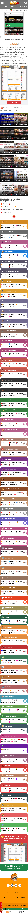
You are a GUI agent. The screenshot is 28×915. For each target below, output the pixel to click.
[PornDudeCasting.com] (12, 885)
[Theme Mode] (19, 885)
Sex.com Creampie (20, 194)
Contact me (5, 892)
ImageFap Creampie (20, 180)
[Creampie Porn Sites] (25, 108)
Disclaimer (25, 37)
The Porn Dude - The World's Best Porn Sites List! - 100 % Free (15, 838)
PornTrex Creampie (6, 194)
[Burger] (2, 3)
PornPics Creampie (20, 166)
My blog (16, 885)
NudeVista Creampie (20, 152)
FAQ (16, 900)
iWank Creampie (20, 138)
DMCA (16, 892)
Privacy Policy (19, 895)
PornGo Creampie (6, 166)
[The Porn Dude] (14, 3)
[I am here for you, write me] (8, 885)
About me (4, 890)
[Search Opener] (25, 3)
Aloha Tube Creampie (20, 124)
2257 (16, 890)
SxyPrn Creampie (6, 180)
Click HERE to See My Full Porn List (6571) (14, 867)
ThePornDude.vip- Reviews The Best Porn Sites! (17, 905)
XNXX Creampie (6, 124)
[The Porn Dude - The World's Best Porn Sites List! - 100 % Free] (14, 852)
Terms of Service (20, 897)
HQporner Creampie (6, 152)
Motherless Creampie (6, 138)
